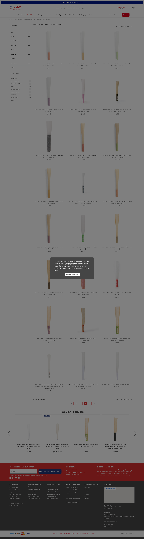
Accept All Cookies (72, 274)
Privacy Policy (58, 266)
